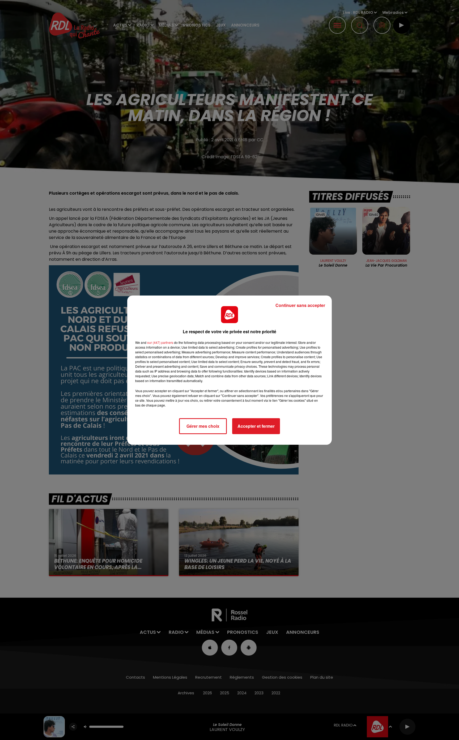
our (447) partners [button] (160, 342)
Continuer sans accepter (300, 305)
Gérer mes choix (202, 426)
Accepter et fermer (256, 426)
